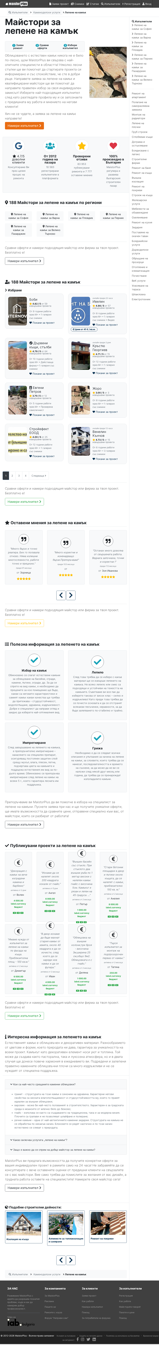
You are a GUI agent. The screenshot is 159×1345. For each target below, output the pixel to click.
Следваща (38, 475)
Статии (94, 3)
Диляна (83, 972)
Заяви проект (60, 3)
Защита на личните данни (90, 1336)
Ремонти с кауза (53, 1312)
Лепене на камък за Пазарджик (18, 230)
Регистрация (132, 3)
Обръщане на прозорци (140, 260)
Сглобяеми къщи (142, 136)
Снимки (79, 3)
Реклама (49, 1301)
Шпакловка (138, 294)
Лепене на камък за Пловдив (81, 216)
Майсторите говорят (130, 1306)
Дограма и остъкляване (140, 143)
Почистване (139, 275)
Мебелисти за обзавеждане (140, 210)
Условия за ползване (66, 1336)
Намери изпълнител (23, 126)
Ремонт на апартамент (139, 95)
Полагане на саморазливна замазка (140, 106)
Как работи (88, 1301)
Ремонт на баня (141, 167)
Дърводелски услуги (140, 251)
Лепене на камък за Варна (50, 216)
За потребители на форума (96, 1318)
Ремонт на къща (142, 172)
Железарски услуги (139, 202)
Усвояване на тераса (140, 287)
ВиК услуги (138, 280)
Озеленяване (140, 217)
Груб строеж (140, 131)
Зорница (13, 572)
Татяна (115, 967)
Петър (83, 904)
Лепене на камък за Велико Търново (50, 230)
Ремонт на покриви (138, 188)
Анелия (115, 898)
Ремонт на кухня (142, 222)
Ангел (51, 892)
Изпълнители (112, 3)
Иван (52, 976)
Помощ (85, 1312)
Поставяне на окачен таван (140, 234)
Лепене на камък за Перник (113, 216)
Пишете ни (50, 1306)
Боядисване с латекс (140, 152)
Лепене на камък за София (18, 216)
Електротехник (141, 299)
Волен (20, 894)
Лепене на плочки (138, 125)
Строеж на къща (142, 195)
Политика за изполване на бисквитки (122, 1336)
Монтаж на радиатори (138, 116)
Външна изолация (137, 179)
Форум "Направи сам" (56, 1318)
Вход (148, 3)
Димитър (20, 970)
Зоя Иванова (97, 570)
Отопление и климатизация (140, 268)
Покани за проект (43, 322)
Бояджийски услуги (140, 242)
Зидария (137, 227)
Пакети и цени (126, 1312)
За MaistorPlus (52, 1295)
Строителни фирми (139, 161)
